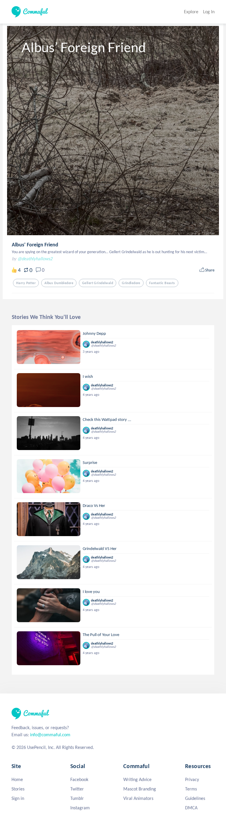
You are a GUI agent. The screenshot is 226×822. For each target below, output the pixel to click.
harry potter (26, 283)
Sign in (17, 798)
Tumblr (77, 798)
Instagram (80, 808)
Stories (17, 789)
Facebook (79, 779)
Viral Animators (138, 798)
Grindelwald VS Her (100, 548)
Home (17, 779)
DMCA (191, 808)
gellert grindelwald (97, 283)
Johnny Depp (94, 333)
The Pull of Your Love (101, 634)
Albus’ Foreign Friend (35, 244)
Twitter (77, 789)
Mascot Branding (139, 789)
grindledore (131, 283)
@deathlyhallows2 (34, 258)
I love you (91, 591)
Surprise (90, 462)
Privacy (192, 779)
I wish (88, 376)
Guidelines (195, 798)
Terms (191, 789)
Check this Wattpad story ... (107, 419)
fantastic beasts (162, 283)
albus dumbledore (58, 283)
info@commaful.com (50, 734)
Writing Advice (137, 779)
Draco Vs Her (94, 505)
